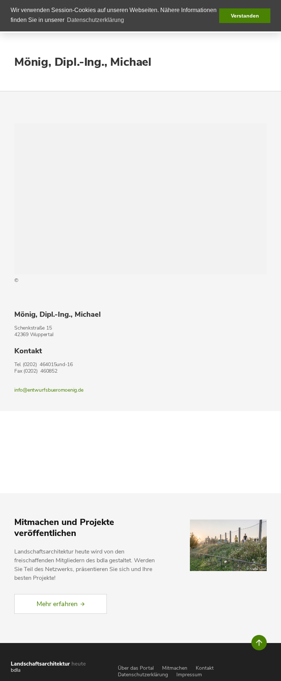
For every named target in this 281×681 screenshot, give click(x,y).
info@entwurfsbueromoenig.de (48, 390)
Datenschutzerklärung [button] (95, 20)
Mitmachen (174, 668)
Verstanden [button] (245, 16)
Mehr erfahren (57, 604)
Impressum (189, 674)
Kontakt (205, 668)
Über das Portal (136, 668)
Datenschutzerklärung (143, 674)
